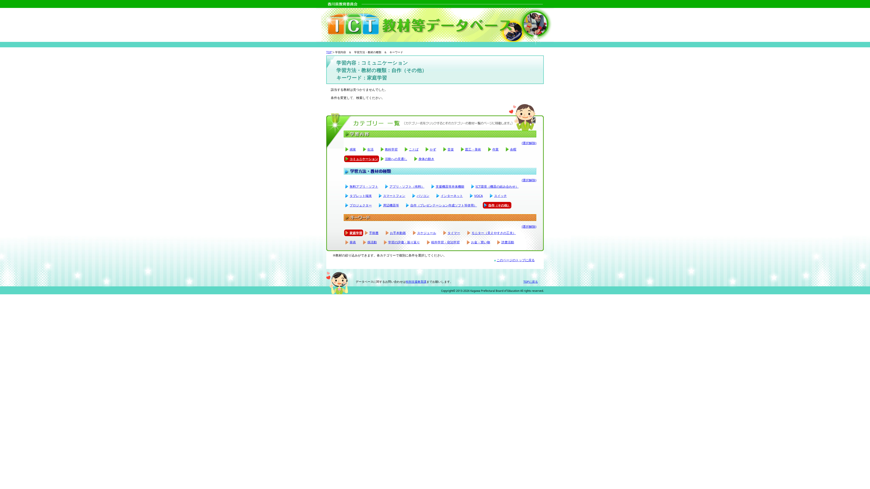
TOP (329, 52)
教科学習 (391, 149)
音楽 (450, 149)
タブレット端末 (361, 196)
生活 (370, 149)
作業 (495, 149)
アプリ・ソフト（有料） (406, 186)
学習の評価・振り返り (404, 242)
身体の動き (426, 159)
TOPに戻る (530, 282)
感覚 (353, 149)
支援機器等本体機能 (450, 186)
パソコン (423, 196)
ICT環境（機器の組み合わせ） (497, 186)
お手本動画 (398, 233)
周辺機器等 (391, 205)
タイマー (453, 233)
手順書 (374, 233)
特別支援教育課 (416, 282)
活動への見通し (396, 159)
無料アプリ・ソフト (364, 186)
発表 (353, 242)
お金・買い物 (480, 242)
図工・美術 (473, 149)
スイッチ (500, 196)
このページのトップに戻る (516, 260)
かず (433, 149)
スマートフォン (394, 196)
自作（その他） (499, 205)
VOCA (478, 196)
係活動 (372, 242)
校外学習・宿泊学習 (445, 242)
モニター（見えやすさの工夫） (493, 233)
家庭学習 (356, 233)
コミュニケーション (364, 159)
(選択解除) (529, 143)
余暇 (513, 149)
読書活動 (507, 242)
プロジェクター (361, 205)
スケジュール (426, 233)
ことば (413, 149)
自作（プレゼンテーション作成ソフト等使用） (443, 205)
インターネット (452, 196)
